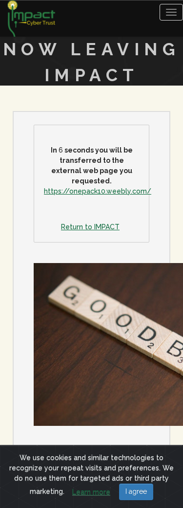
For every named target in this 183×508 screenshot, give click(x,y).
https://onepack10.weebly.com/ (97, 191)
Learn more (91, 492)
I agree (136, 491)
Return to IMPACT (90, 227)
